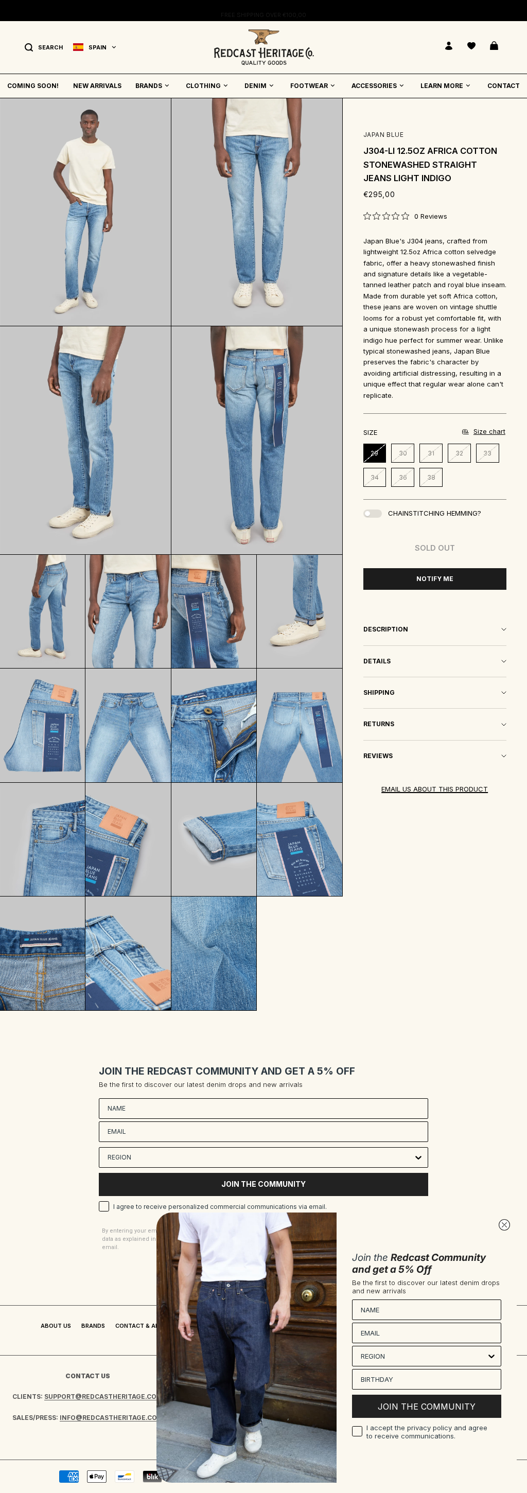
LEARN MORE (441, 86)
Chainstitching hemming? (434, 513)
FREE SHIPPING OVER (263, 10)
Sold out (435, 547)
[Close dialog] (504, 1225)
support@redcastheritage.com (103, 1396)
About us (56, 1325)
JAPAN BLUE (383, 134)
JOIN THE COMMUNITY (263, 1184)
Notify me (434, 579)
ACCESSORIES (374, 86)
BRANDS (148, 86)
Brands (93, 1325)
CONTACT (503, 86)
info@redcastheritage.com (111, 1417)
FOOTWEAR (309, 86)
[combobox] (260, 1157)
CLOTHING (203, 86)
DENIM (255, 86)
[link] (405, 216)
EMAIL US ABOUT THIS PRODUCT (434, 789)
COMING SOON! (33, 86)
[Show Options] (418, 1157)
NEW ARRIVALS (97, 86)
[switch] (372, 514)
